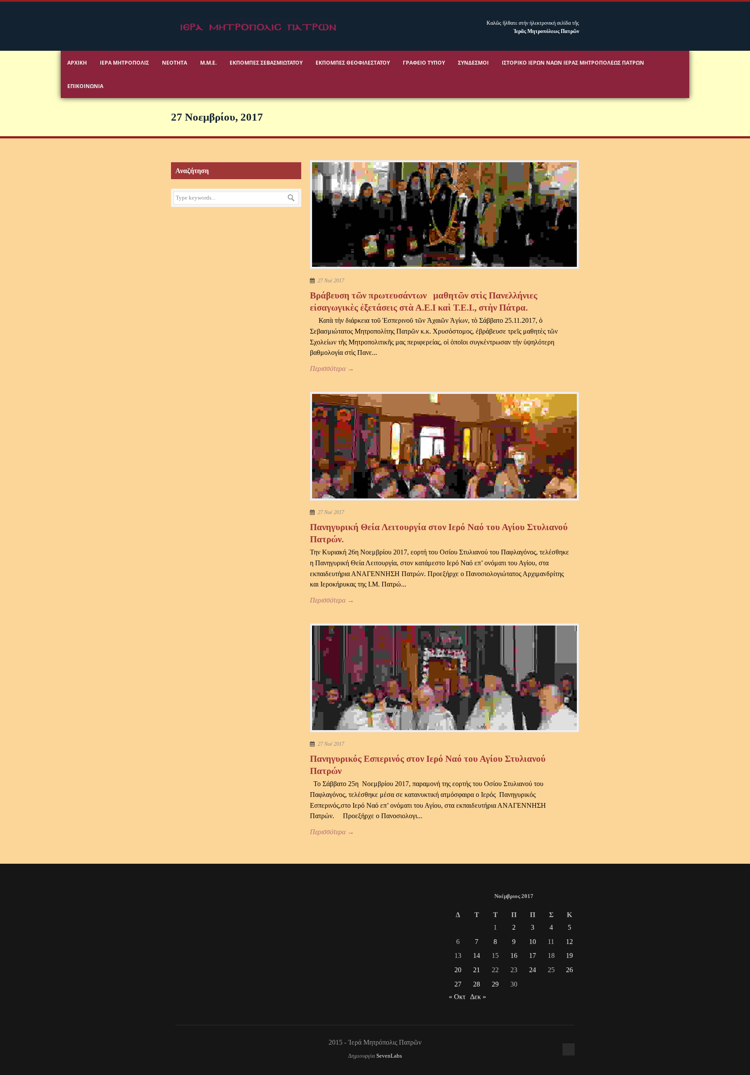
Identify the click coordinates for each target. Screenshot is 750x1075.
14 (476, 955)
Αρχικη (77, 62)
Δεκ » (478, 996)
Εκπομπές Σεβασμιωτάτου (266, 62)
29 (495, 984)
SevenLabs (389, 1056)
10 (532, 941)
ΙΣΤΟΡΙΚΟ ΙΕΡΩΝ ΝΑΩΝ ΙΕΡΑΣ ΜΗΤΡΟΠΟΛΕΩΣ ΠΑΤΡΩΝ (573, 62)
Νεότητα (174, 62)
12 (569, 941)
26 (569, 969)
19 (569, 955)
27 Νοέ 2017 (331, 281)
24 (532, 969)
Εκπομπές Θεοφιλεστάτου (353, 62)
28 (476, 984)
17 (532, 955)
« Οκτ (457, 996)
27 (457, 984)
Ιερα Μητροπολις (124, 62)
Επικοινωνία (85, 86)
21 (476, 969)
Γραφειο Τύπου (424, 62)
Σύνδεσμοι (473, 62)
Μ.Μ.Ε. (208, 62)
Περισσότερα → (332, 368)
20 (457, 969)
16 (513, 955)
